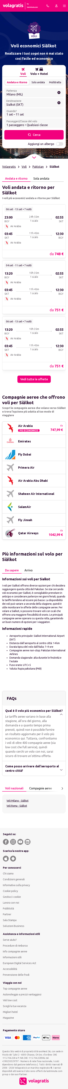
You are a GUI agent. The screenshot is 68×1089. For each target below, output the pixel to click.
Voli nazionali (14, 788)
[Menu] (64, 5)
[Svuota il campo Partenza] (59, 93)
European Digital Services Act (19, 963)
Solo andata (38, 82)
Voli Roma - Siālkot (17, 805)
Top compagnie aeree (15, 988)
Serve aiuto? (10, 939)
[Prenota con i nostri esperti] (47, 5)
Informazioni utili (12, 957)
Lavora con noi (11, 902)
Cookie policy (10, 891)
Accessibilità (10, 969)
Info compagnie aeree (15, 951)
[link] (34, 231)
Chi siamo (8, 873)
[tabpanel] (34, 282)
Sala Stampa (10, 920)
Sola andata (41, 178)
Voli (24, 166)
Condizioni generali (14, 879)
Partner (7, 914)
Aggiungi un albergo (41, 144)
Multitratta (55, 82)
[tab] (23, 71)
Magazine (8, 1017)
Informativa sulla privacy (16, 885)
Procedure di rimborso (15, 945)
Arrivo (28, 570)
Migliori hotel (10, 1011)
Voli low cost (10, 1000)
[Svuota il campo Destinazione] (59, 103)
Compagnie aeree (40, 788)
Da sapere (12, 570)
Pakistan (38, 166)
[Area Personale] (56, 6)
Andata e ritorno (17, 82)
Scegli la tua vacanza (14, 1006)
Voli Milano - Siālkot (17, 800)
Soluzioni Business (13, 926)
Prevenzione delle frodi (16, 974)
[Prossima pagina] (62, 788)
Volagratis (9, 166)
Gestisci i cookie (12, 896)
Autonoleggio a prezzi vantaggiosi (22, 994)
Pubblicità (8, 908)
